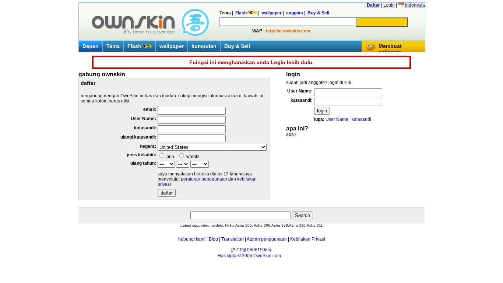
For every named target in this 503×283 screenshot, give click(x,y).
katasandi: (145, 127)
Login (389, 5)
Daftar (373, 5)
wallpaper (171, 46)
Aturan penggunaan (267, 239)
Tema (113, 46)
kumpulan (204, 46)
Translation (232, 239)
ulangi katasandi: (138, 137)
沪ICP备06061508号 (251, 249)
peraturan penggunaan (204, 179)
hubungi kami (191, 239)
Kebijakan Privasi (307, 239)
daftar (167, 193)
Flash (134, 46)
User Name (337, 119)
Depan (90, 46)
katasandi (361, 119)
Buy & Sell (237, 46)
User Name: (143, 118)
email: (149, 109)
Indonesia (414, 5)
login (322, 110)
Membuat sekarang (390, 49)
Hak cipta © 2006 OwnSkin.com (249, 255)
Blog (213, 239)
